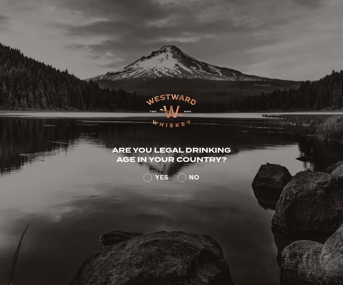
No (194, 176)
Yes (161, 176)
